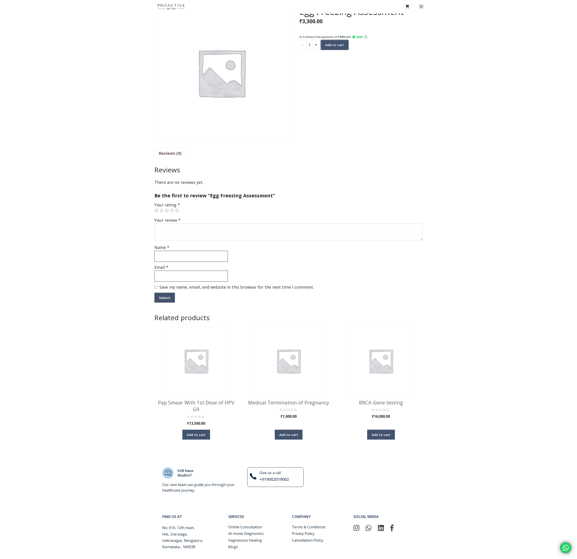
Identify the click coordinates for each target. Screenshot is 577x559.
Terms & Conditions (308, 527)
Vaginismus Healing (245, 540)
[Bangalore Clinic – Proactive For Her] (171, 6)
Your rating (167, 205)
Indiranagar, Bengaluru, (182, 540)
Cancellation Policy (307, 540)
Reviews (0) (170, 153)
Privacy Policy (303, 533)
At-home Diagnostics (246, 533)
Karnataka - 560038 (178, 546)
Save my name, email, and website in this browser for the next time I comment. (236, 287)
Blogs (233, 546)
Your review (167, 220)
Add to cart (334, 45)
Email (161, 267)
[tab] (170, 153)
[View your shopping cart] (407, 7)
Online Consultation (245, 527)
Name (161, 247)
